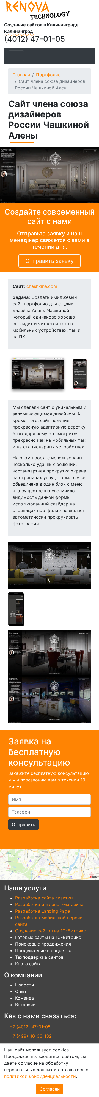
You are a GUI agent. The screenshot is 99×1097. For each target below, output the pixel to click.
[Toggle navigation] (16, 55)
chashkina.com (41, 286)
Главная (21, 74)
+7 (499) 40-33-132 (31, 1036)
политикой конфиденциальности (40, 1076)
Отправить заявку (49, 261)
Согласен (50, 1089)
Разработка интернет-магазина (49, 904)
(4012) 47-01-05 (34, 39)
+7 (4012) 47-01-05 (30, 1027)
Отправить (23, 824)
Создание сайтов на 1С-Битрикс (50, 930)
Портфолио (48, 74)
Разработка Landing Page (42, 911)
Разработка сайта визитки (44, 898)
